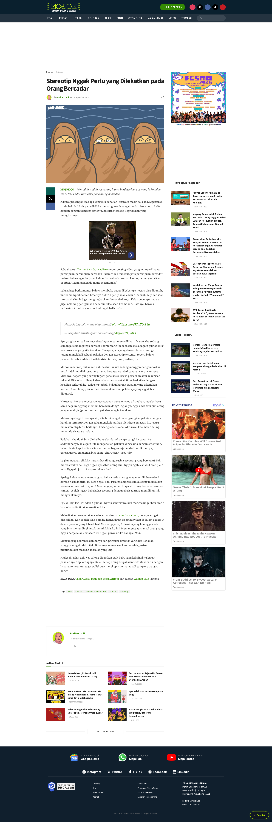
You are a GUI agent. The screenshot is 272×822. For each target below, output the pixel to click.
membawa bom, (129, 515)
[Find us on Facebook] (208, 7)
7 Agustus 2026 (200, 374)
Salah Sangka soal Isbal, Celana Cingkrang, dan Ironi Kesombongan (145, 712)
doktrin (78, 591)
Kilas (108, 18)
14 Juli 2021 (73, 717)
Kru (94, 788)
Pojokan (93, 18)
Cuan (120, 18)
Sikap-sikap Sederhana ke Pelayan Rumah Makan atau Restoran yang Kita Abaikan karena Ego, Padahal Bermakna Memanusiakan (208, 245)
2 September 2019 (81, 97)
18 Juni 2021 (134, 720)
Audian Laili (63, 97)
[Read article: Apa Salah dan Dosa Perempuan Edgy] (117, 696)
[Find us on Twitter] (200, 7)
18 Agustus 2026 (200, 231)
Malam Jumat (155, 18)
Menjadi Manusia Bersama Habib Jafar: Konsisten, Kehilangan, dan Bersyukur (207, 348)
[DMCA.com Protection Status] (66, 786)
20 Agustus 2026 (200, 256)
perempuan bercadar (96, 591)
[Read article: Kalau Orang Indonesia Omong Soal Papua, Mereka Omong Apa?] (55, 714)
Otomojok (135, 18)
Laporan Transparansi (148, 796)
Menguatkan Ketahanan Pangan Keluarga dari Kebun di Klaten (209, 366)
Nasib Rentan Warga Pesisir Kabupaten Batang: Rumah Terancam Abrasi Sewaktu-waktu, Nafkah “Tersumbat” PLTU (208, 292)
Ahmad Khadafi (105, 586)
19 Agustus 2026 (200, 278)
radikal (113, 591)
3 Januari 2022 (136, 684)
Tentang (96, 783)
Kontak (96, 796)
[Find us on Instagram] (193, 7)
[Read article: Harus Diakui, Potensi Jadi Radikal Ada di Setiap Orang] (55, 678)
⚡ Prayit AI (259, 815)
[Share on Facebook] (50, 206)
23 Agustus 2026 (200, 324)
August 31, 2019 (125, 333)
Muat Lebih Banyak (105, 731)
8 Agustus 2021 (136, 699)
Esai (49, 18)
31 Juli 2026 (198, 395)
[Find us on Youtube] (223, 7)
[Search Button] (223, 18)
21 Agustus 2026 (200, 207)
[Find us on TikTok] (215, 7)
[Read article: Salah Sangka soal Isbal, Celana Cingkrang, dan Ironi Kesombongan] (117, 714)
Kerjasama (142, 783)
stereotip (124, 591)
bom (70, 591)
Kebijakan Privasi (145, 792)
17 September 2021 (76, 702)
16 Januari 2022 (75, 681)
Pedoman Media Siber (148, 788)
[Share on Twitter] (50, 199)
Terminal (187, 18)
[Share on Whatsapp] (50, 191)
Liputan (62, 18)
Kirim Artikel (98, 792)
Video (172, 18)
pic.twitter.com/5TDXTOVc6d (131, 324)
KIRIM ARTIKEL (173, 7)
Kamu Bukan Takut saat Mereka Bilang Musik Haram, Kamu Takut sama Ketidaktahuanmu (85, 694)
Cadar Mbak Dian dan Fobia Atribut (97, 579)
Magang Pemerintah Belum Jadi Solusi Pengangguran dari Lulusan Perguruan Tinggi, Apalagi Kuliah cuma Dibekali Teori (209, 221)
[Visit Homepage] (63, 7)
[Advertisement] (136, 46)
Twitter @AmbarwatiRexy (93, 269)
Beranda (49, 72)
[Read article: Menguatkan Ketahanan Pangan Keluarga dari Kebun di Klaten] (180, 368)
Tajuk (78, 18)
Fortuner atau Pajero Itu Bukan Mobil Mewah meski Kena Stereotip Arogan (146, 676)
